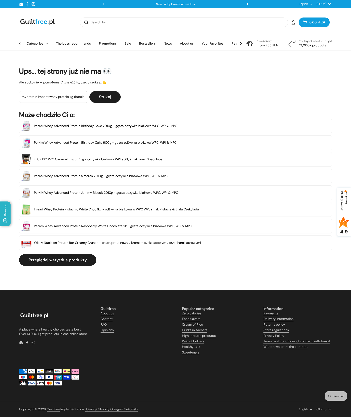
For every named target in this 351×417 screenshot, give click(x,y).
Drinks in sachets (194, 330)
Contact (107, 319)
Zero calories (191, 313)
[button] (314, 22)
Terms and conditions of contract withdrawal (296, 341)
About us (107, 313)
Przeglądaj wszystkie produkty (58, 260)
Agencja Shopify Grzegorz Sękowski (111, 409)
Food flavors (191, 319)
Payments (270, 313)
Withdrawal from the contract (285, 347)
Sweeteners (190, 352)
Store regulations (276, 330)
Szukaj (105, 97)
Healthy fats (191, 347)
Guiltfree (53, 409)
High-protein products (199, 336)
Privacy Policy (273, 336)
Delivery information (278, 319)
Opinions (107, 330)
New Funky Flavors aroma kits (175, 4)
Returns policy (274, 324)
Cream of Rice (192, 324)
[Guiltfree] (37, 22)
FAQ (104, 324)
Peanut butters (193, 341)
